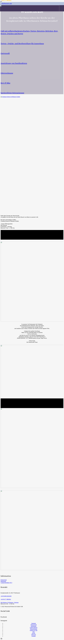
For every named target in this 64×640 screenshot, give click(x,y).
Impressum (3, 581)
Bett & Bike (5, 83)
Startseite (33, 623)
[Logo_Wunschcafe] (29, 40)
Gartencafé (5, 53)
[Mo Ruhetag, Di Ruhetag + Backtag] (32, 601)
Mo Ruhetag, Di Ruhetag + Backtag (9, 602)
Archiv (33, 633)
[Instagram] (2, 619)
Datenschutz (4, 580)
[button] (1, 638)
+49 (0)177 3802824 (6, 599)
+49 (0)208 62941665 (6, 596)
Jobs (33, 631)
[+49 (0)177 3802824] (32, 598)
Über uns (33, 634)
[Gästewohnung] (32, 67)
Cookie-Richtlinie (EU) (6, 582)
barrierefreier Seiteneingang (12, 93)
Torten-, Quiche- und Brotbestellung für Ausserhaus (22, 43)
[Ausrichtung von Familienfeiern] (32, 58)
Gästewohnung (7, 73)
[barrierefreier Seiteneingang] (32, 87)
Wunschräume (33, 629)
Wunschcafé (34, 624)
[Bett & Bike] (32, 77)
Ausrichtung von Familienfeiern (14, 63)
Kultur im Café (33, 630)
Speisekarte (33, 626)
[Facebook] (2, 615)
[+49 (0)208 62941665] (32, 594)
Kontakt (34, 636)
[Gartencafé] (32, 48)
